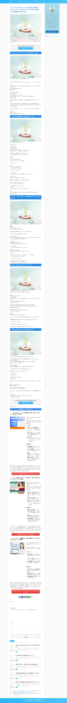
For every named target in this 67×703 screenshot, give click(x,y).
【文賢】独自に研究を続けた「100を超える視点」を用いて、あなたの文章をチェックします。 (25, 591)
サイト (11, 630)
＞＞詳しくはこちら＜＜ (26, 48)
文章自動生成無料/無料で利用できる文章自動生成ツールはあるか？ (27, 673)
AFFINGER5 (42, 701)
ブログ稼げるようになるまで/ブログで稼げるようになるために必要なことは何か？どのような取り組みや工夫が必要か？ (27, 2)
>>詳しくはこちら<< (52, 31)
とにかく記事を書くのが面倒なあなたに (33, 699)
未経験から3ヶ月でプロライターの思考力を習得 (26, 534)
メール (11, 626)
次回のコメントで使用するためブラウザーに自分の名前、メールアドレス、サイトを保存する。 (26, 634)
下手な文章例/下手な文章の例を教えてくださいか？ (25, 655)
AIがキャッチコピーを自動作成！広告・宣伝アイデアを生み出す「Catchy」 (25, 473)
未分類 (12, 601)
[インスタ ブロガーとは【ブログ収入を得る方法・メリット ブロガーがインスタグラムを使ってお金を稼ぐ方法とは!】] (27, 597)
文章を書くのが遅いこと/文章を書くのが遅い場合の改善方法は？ (27, 664)
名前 (11, 622)
